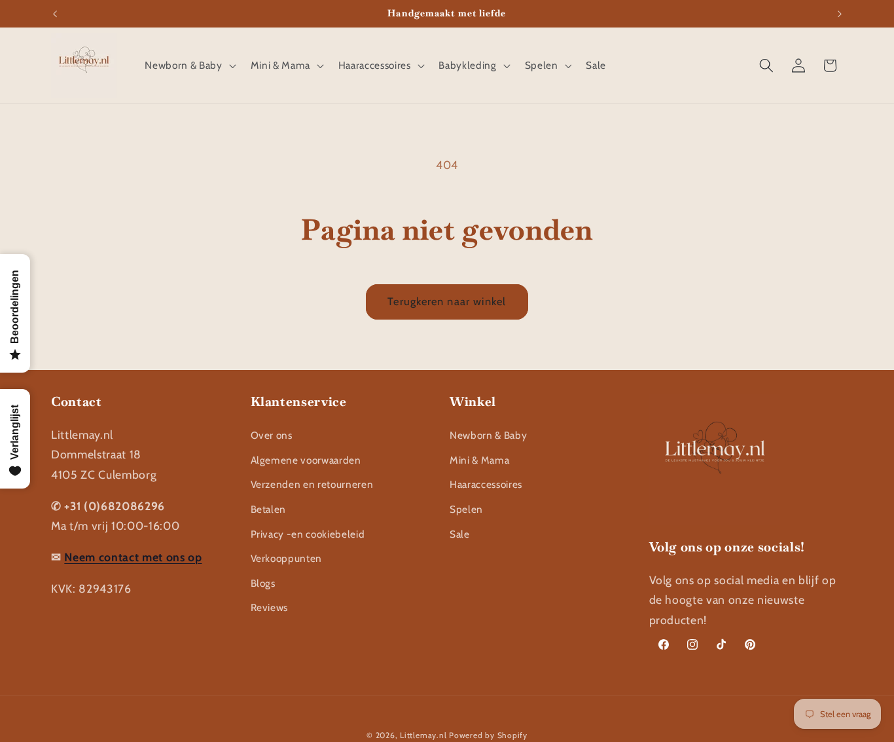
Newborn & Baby (488, 435)
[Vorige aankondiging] (55, 14)
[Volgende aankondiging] (839, 14)
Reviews (270, 607)
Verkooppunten (287, 558)
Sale (460, 533)
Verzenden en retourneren (312, 484)
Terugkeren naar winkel (446, 301)
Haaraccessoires (486, 484)
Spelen (466, 508)
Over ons (272, 435)
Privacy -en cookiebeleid (308, 533)
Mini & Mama (479, 459)
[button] (188, 65)
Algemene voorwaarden (306, 459)
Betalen (269, 508)
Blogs (263, 582)
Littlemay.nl (424, 734)
